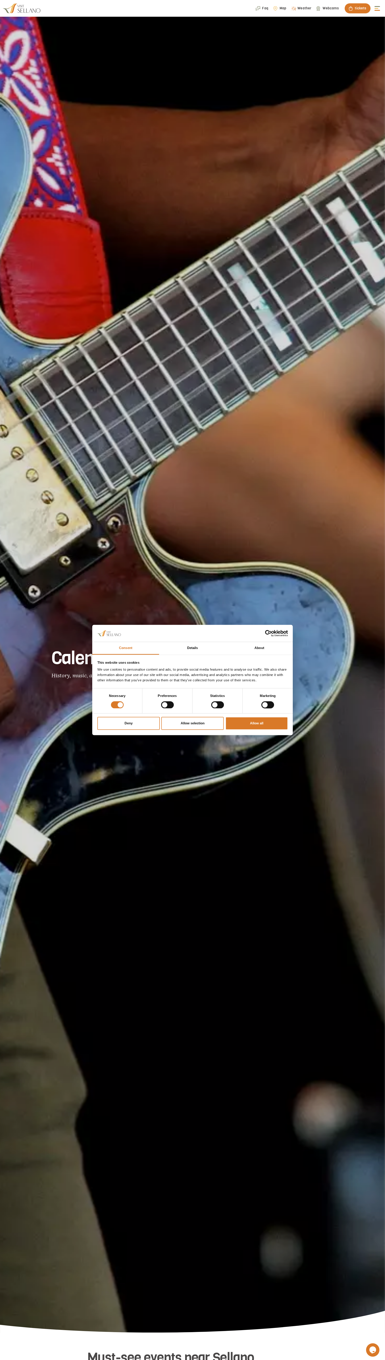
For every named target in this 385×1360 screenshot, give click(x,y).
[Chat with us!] (372, 1350)
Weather (304, 8)
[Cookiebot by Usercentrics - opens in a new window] (268, 633)
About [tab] (259, 648)
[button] (377, 8)
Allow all (256, 723)
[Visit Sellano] (22, 8)
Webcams (331, 8)
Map (283, 8)
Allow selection (193, 723)
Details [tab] (192, 648)
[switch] (167, 705)
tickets (360, 8)
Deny (129, 723)
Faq (265, 8)
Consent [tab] (125, 648)
